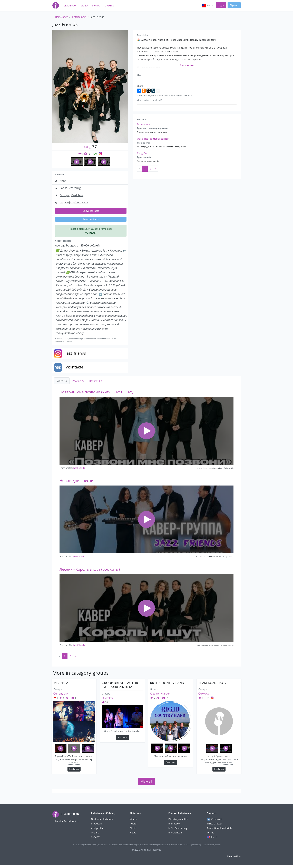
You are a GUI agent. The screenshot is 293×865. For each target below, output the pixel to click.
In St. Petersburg (177, 828)
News (133, 832)
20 (106, 702)
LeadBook (70, 5)
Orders (109, 5)
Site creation (233, 856)
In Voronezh (175, 832)
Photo (96, 5)
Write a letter (214, 823)
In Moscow (174, 823)
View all (146, 781)
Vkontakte (216, 819)
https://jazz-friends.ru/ (74, 202)
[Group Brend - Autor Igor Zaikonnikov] (122, 716)
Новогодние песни (76, 480)
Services (95, 837)
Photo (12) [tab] (78, 381)
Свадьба (142, 153)
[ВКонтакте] (139, 91)
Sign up (234, 5)
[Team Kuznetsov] (219, 721)
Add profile (97, 828)
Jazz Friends (79, 467)
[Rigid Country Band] (170, 721)
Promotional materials (219, 828)
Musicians (77, 195)
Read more (74, 769)
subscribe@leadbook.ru (65, 821)
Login (221, 5)
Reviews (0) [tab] (95, 381)
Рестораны (143, 124)
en (208, 5)
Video (84, 5)
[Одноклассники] (144, 91)
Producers (97, 823)
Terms (210, 832)
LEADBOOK (69, 814)
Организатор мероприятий (153, 138)
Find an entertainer (102, 819)
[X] (148, 91)
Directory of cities (178, 819)
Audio (133, 823)
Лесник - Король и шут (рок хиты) (90, 569)
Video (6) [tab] (62, 381)
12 (88, 153)
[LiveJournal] (153, 91)
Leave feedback (91, 219)
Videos (133, 819)
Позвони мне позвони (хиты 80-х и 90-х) (96, 391)
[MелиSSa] (74, 721)
